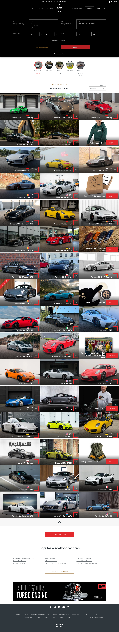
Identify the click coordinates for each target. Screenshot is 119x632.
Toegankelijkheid (61, 614)
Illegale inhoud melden (82, 614)
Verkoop (41, 8)
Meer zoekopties (60, 40)
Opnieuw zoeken (59, 54)
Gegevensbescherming (41, 614)
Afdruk (19, 614)
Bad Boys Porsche (50, 558)
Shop (67, 8)
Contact (19, 617)
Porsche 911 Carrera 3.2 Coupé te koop (55, 563)
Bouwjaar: (16, 34)
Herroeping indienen (69, 617)
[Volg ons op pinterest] (59, 607)
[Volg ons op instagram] (55, 607)
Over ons (29, 617)
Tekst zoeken (60, 15)
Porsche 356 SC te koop (19, 561)
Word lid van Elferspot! (54, 1)
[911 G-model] (43, 29)
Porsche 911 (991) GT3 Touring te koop (86, 563)
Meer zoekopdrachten (59, 571)
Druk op (39, 617)
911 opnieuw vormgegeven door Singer (23, 558)
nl (99, 8)
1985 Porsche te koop (51, 561)
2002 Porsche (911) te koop (83, 558)
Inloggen (114, 1)
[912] (43, 27)
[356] (43, 23)
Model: (63, 21)
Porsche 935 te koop (19, 563)
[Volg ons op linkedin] (68, 607)
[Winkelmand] (104, 8)
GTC (26, 614)
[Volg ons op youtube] (63, 607)
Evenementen (77, 8)
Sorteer (103, 85)
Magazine (49, 8)
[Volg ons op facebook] (51, 607)
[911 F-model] (43, 25)
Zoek (33, 8)
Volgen (89, 8)
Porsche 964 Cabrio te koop (84, 561)
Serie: (15, 21)
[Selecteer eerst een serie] (90, 23)
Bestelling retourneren (93, 617)
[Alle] (43, 21)
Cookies (54, 617)
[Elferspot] (59, 8)
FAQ (46, 617)
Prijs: (62, 34)
